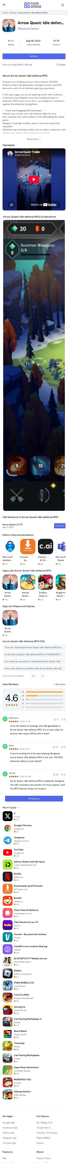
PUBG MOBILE (44, 1137)
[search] (62, 5)
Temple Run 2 (43, 1127)
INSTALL (34, 56)
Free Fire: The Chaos (47, 1132)
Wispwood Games (28, 28)
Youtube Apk (9, 1143)
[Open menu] (4, 4)
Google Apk (9, 1122)
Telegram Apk (10, 1137)
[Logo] (32, 5)
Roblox (40, 1143)
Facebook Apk (10, 1127)
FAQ (4, 1158)
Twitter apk (8, 1132)
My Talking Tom (45, 1122)
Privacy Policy (44, 1158)
